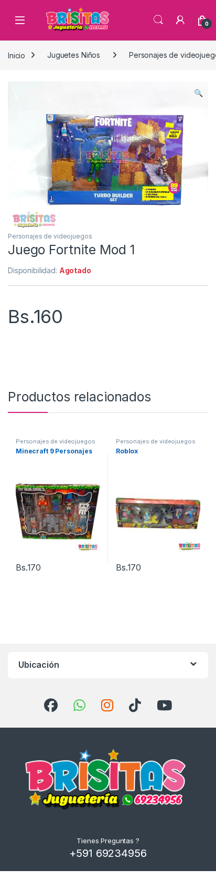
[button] (198, 93)
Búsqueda (158, 20)
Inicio (16, 54)
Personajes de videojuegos (50, 236)
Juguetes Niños (73, 54)
